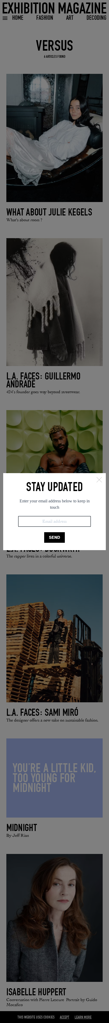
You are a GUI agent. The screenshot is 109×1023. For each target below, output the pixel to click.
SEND (54, 537)
